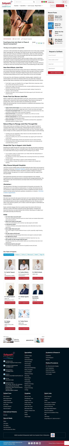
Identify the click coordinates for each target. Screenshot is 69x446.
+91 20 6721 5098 (9, 380)
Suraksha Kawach (7, 406)
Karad (26, 412)
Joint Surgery (49, 374)
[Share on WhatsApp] (39, 43)
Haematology (28, 365)
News (4, 421)
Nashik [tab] (36, 254)
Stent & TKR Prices (48, 406)
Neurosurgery (28, 377)
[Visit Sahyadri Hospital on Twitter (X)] (32, 443)
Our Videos (5, 425)
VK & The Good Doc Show (9, 429)
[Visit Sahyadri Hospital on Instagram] (29, 443)
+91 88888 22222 (51, 2)
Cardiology (27, 357)
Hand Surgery (28, 363)
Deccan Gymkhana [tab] (8, 254)
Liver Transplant (28, 371)
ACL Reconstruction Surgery (52, 366)
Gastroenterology (29, 359)
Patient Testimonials (7, 402)
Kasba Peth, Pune (28, 406)
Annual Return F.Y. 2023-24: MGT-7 (52, 418)
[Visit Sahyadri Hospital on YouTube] (40, 443)
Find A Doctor (6, 396)
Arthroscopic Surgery (50, 372)
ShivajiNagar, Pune (29, 398)
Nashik (26, 414)
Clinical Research (49, 357)
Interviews (5, 423)
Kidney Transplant (29, 369)
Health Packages (31, 5)
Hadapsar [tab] (17, 254)
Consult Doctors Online (49, 404)
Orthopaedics (28, 381)
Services (5, 415)
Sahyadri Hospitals (20, 169)
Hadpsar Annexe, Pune (30, 410)
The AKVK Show (7, 427)
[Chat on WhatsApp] (44, 2)
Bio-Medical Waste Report (50, 408)
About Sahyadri (47, 396)
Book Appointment (60, 5)
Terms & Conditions (48, 410)
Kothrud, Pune (28, 404)
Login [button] (65, 1)
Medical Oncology (29, 373)
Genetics (48, 359)
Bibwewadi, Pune (28, 408)
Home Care (53, 5)
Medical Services (7, 400)
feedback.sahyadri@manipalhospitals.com (14, 375)
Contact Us (47, 398)
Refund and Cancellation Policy (51, 412)
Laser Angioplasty (50, 368)
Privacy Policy (52, 443)
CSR (45, 414)
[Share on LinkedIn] (41, 43)
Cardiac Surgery (28, 355)
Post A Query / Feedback (50, 402)
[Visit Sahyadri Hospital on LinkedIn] (34, 443)
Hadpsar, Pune (28, 400)
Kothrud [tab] (24, 254)
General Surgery (28, 361)
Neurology (27, 375)
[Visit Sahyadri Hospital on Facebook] (37, 443)
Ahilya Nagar (27, 416)
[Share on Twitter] (43, 43)
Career (45, 400)
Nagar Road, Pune (29, 402)
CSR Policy (46, 416)
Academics (48, 355)
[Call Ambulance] (42, 2)
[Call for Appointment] (46, 2)
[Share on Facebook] (37, 43)
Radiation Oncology (29, 383)
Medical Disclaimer (61, 443)
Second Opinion (7, 408)
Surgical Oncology (29, 387)
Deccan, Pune (28, 396)
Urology (26, 389)
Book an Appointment (10, 278)
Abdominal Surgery (50, 370)
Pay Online (5, 404)
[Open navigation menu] (65, 5)
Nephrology (27, 379)
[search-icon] (34, 2)
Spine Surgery (28, 385)
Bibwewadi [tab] (30, 254)
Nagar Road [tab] (42, 254)
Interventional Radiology (30, 367)
